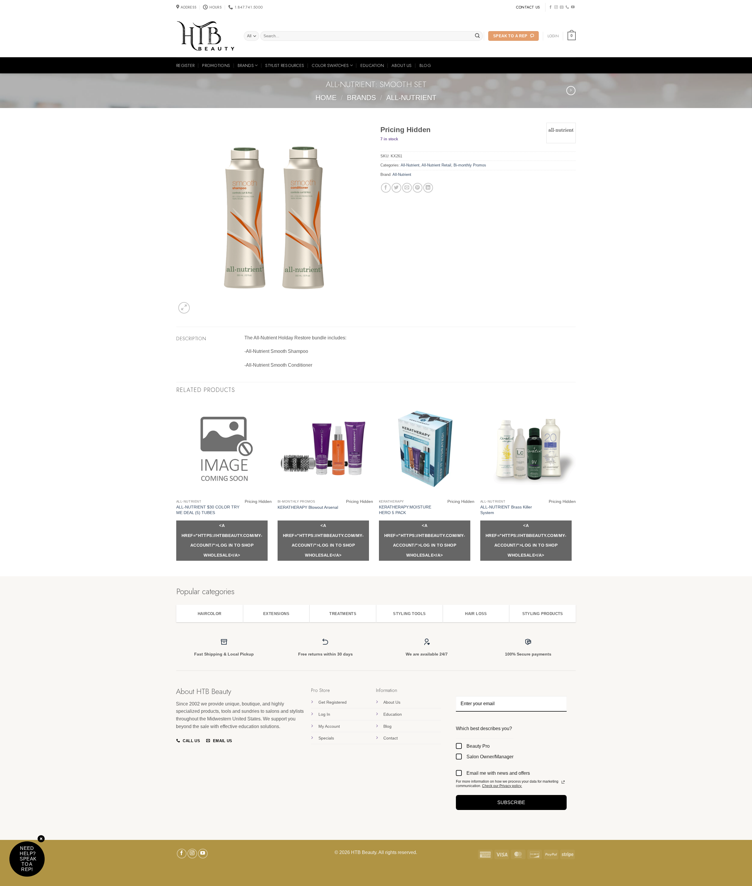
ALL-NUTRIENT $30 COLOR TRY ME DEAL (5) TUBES (207, 510)
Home (326, 98)
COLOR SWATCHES (330, 65)
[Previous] (176, 488)
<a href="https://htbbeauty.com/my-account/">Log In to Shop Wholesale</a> (222, 540)
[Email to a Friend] (407, 188)
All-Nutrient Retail (436, 165)
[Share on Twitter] (396, 188)
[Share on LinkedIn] (428, 188)
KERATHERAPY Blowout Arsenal (308, 507)
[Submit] (478, 36)
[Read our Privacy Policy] (563, 782)
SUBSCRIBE (511, 802)
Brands (361, 98)
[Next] (575, 488)
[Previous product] (570, 90)
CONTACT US (528, 7)
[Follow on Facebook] (550, 7)
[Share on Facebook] (386, 188)
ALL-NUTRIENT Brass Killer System (506, 510)
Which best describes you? (484, 728)
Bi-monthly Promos (470, 165)
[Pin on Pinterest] (417, 188)
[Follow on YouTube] (573, 7)
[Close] (41, 839)
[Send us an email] (561, 7)
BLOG (425, 65)
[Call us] (567, 7)
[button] (572, 36)
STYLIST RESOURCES (284, 65)
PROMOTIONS (216, 65)
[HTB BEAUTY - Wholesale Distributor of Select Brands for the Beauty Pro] (205, 36)
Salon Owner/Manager (489, 756)
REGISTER (185, 65)
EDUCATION (372, 65)
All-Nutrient (411, 98)
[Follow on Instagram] (556, 7)
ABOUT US (402, 65)
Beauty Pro (478, 746)
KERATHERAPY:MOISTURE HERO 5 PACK (405, 510)
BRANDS (246, 65)
